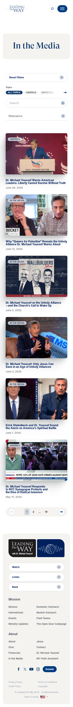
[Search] (63, 103)
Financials (14, 653)
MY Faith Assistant (47, 658)
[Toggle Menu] (62, 8)
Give (11, 647)
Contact (41, 647)
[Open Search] (52, 8)
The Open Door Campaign (51, 624)
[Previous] (12, 512)
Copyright (42, 686)
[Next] (61, 512)
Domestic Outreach (47, 607)
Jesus (39, 641)
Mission (13, 607)
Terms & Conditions (47, 682)
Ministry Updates (18, 624)
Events (12, 618)
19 (46, 512)
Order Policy (15, 686)
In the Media (16, 658)
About (12, 641)
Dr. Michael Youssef (47, 653)
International (16, 612)
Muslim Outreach (46, 612)
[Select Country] (44, 696)
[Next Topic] (62, 92)
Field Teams (43, 618)
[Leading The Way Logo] (17, 8)
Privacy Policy (15, 682)
